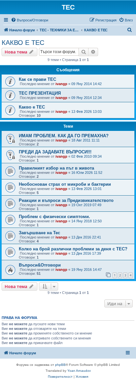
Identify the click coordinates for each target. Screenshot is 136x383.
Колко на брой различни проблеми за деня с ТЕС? (73, 248)
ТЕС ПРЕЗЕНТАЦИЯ (40, 93)
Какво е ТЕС (32, 107)
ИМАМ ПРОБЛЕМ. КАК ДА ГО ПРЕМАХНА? (64, 135)
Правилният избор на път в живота (56, 168)
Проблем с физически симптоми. (54, 216)
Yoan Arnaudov (79, 370)
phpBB (60, 365)
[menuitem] (29, 20)
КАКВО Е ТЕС (23, 42)
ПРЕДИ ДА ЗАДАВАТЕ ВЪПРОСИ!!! (55, 151)
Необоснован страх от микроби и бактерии (65, 184)
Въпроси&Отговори (40, 265)
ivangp (61, 84)
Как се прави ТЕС (37, 79)
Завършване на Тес (39, 232)
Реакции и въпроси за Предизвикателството (66, 200)
